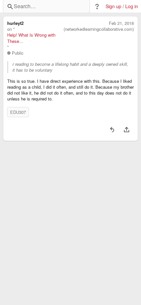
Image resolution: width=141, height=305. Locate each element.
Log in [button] (131, 6)
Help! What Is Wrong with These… (31, 38)
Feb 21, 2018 (121, 23)
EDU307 (18, 112)
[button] (97, 6)
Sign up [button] (113, 6)
